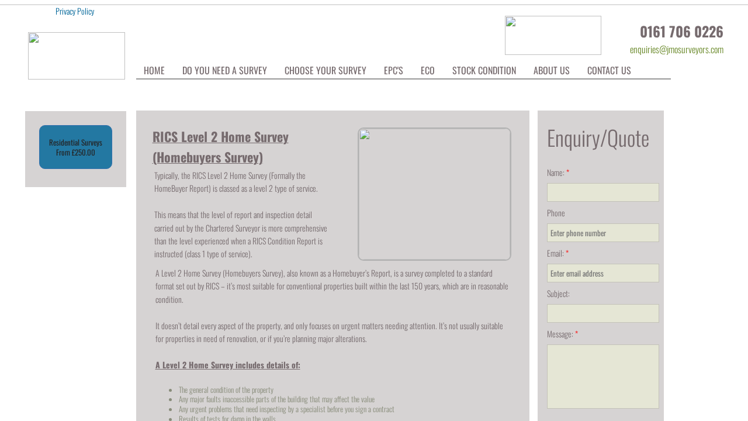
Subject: (558, 293)
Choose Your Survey (325, 70)
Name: (558, 172)
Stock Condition (484, 70)
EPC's (393, 70)
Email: (558, 253)
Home (154, 70)
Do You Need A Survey (224, 70)
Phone (556, 212)
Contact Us (609, 70)
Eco (428, 70)
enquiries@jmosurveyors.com (676, 49)
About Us (552, 70)
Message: (562, 333)
